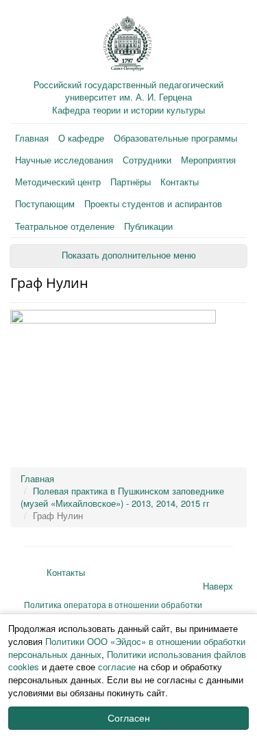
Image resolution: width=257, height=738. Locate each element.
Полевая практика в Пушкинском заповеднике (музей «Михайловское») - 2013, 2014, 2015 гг (122, 497)
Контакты (179, 181)
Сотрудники (147, 159)
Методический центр (58, 181)
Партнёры (130, 181)
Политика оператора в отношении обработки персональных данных (113, 610)
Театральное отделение (64, 226)
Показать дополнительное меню (129, 255)
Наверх (218, 585)
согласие (117, 666)
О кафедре (81, 137)
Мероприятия (208, 159)
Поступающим (45, 203)
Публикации (148, 226)
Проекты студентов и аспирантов (153, 203)
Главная (32, 137)
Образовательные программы (175, 137)
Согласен (129, 718)
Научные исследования (64, 159)
